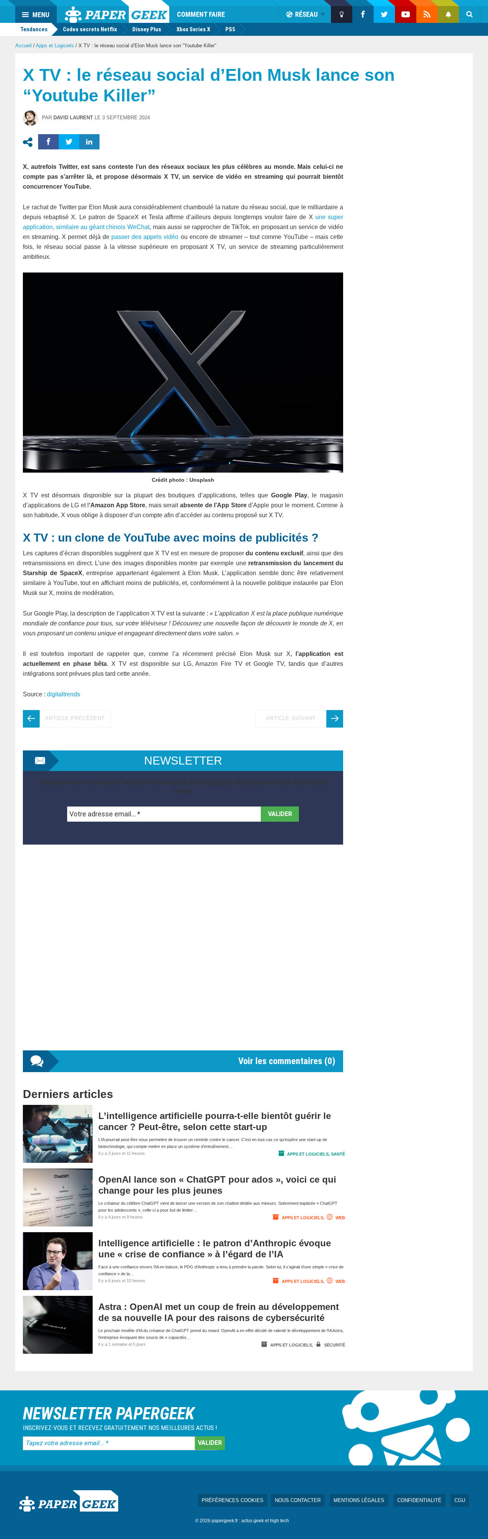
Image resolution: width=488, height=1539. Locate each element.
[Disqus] (183, 955)
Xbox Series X (193, 29)
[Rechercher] (469, 14)
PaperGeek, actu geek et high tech (117, 11)
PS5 (230, 29)
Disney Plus (146, 29)
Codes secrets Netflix (90, 29)
